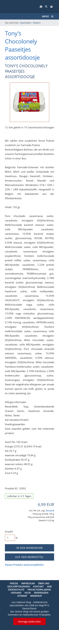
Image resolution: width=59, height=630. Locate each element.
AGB (49, 586)
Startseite (25, 22)
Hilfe (28, 592)
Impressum (28, 583)
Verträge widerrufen (29, 621)
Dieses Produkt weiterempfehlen (24, 564)
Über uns (43, 583)
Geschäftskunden (18, 586)
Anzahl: (9, 531)
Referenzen (41, 592)
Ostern (36, 22)
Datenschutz (16, 589)
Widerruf (36, 595)
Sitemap (22, 595)
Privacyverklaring (39, 589)
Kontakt (38, 586)
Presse (14, 583)
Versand (50, 510)
